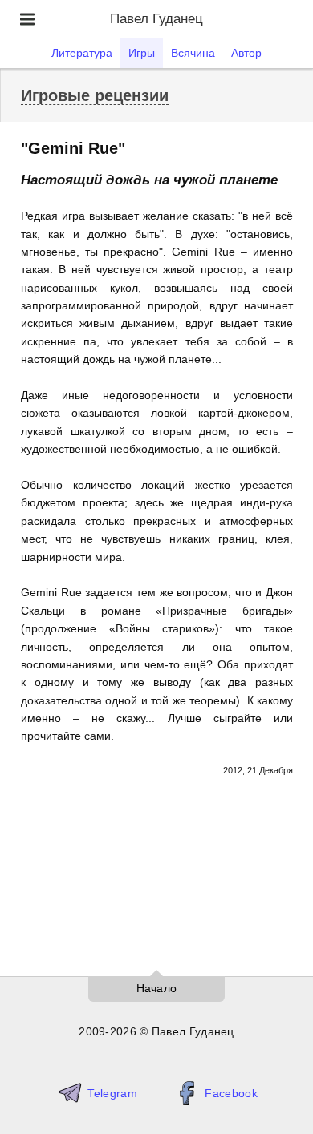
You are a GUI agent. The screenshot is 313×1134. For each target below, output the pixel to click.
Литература (81, 52)
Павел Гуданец (156, 18)
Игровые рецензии (95, 95)
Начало (156, 988)
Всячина (193, 52)
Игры (141, 52)
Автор (246, 52)
